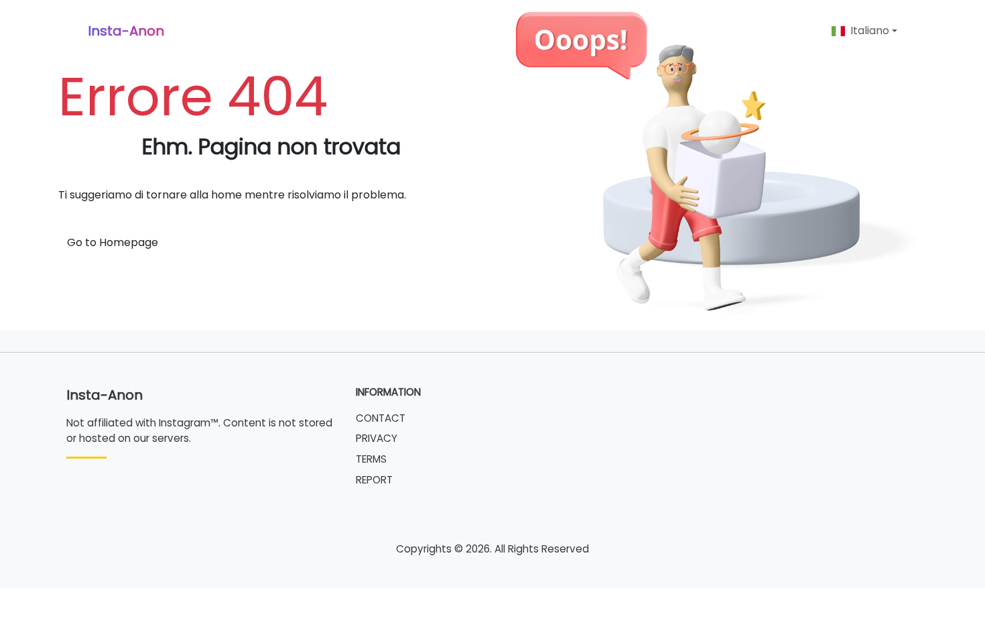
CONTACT (380, 418)
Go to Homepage (112, 242)
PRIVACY (376, 438)
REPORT (374, 480)
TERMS (371, 459)
